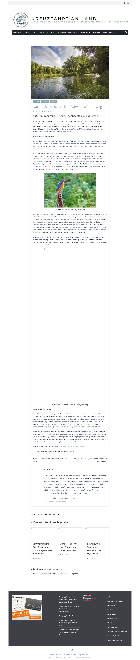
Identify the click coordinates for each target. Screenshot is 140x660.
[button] (34, 32)
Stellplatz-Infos (112, 623)
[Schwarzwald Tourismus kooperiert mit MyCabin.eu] (97, 529)
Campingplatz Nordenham (68, 616)
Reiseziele (53, 101)
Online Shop (85, 32)
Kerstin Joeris (47, 111)
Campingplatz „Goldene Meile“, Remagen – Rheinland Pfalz (69, 622)
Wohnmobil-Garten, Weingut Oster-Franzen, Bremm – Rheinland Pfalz (69, 632)
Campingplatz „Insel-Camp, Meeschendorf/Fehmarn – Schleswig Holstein (68, 599)
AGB (108, 597)
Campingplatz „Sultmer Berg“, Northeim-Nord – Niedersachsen (69, 608)
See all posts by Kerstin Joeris (55, 502)
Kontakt (96, 32)
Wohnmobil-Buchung (66, 32)
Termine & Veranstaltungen (117, 631)
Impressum (107, 32)
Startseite (17, 32)
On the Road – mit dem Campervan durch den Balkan (68, 547)
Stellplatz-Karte (45, 32)
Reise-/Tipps (28, 32)
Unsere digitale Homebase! (116, 636)
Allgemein (36, 101)
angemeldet (43, 573)
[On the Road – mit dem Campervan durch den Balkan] (70, 529)
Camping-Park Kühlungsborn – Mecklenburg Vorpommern (89, 460)
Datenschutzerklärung (115, 601)
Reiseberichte (112, 619)
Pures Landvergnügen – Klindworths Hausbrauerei (50, 460)
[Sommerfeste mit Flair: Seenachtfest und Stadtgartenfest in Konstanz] (43, 529)
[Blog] (89, 599)
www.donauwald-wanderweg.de (74, 447)
